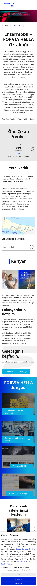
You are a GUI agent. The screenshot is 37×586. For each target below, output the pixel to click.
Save (18, 575)
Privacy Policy (22, 561)
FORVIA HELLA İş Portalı (14, 371)
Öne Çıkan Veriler (8, 119)
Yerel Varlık (22, 119)
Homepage (6, 25)
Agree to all (19, 579)
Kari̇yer (33, 119)
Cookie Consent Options (25, 549)
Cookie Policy (6, 564)
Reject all (18, 583)
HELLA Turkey (18, 25)
